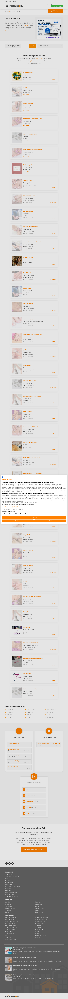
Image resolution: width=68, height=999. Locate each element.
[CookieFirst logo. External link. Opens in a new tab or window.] (2, 477)
